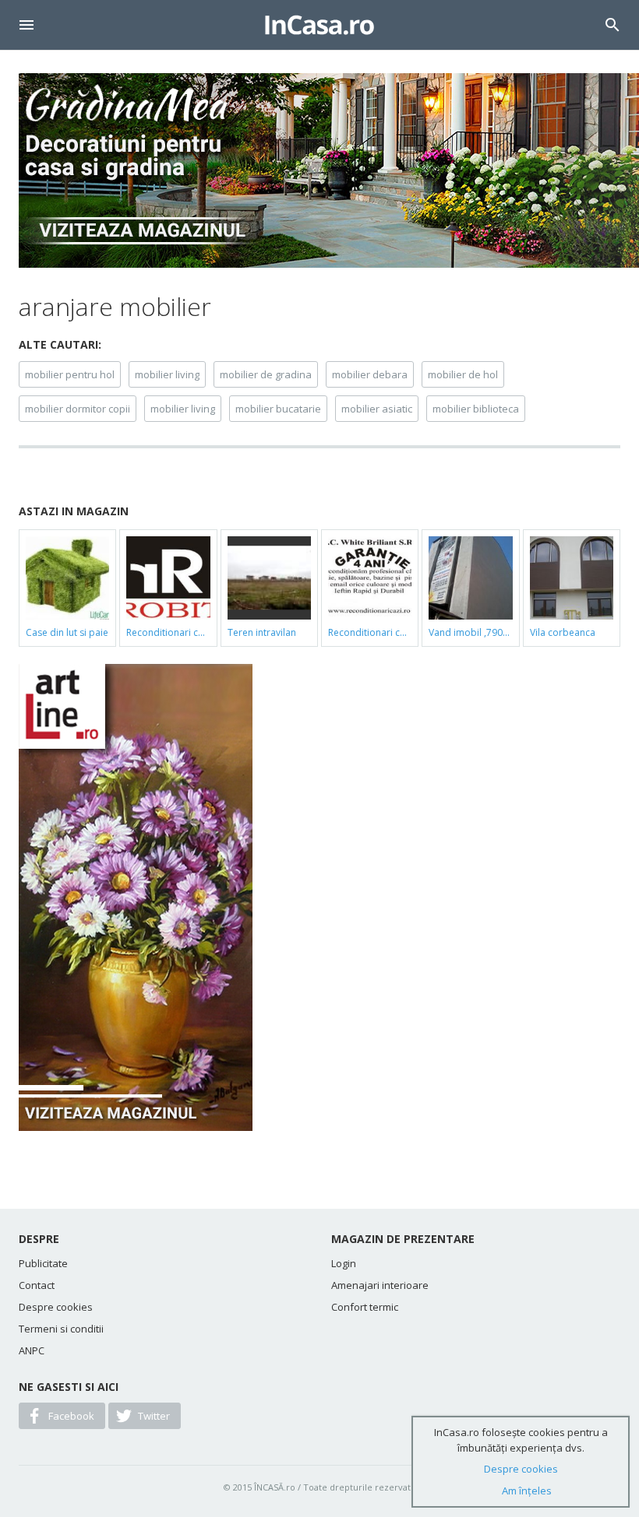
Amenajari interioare (380, 1285)
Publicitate (43, 1263)
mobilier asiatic (376, 409)
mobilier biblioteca (475, 409)
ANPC (31, 1350)
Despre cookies (56, 1307)
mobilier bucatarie (278, 409)
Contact (37, 1285)
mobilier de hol (463, 374)
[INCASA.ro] (319, 25)
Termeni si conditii (61, 1329)
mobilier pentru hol (70, 374)
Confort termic (364, 1307)
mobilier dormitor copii (77, 409)
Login (343, 1263)
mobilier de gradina (266, 374)
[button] (26, 25)
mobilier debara (370, 374)
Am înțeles (527, 1491)
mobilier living (167, 374)
